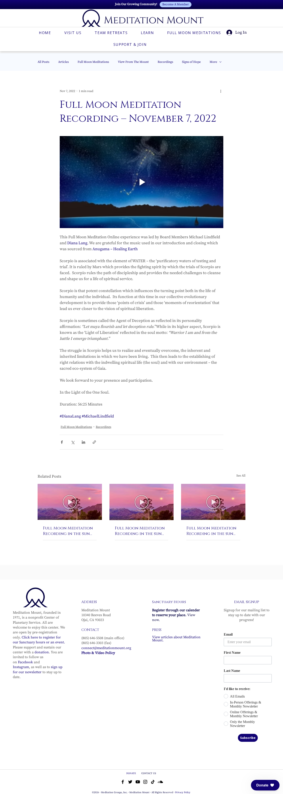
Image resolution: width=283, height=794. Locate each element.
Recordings (165, 62)
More (213, 62)
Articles (63, 62)
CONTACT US (148, 773)
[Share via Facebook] (62, 442)
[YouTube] (137, 781)
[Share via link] (94, 442)
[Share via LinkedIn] (83, 442)
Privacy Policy (182, 792)
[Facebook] (122, 781)
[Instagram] (145, 781)
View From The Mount (133, 62)
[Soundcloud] (160, 781)
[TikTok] (152, 781)
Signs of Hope (191, 62)
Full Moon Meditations (93, 62)
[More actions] (220, 91)
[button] (265, 785)
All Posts (43, 62)
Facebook (25, 662)
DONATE (131, 773)
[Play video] (141, 182)
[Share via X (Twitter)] (73, 442)
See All (240, 476)
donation (41, 652)
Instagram (21, 667)
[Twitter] (130, 781)
